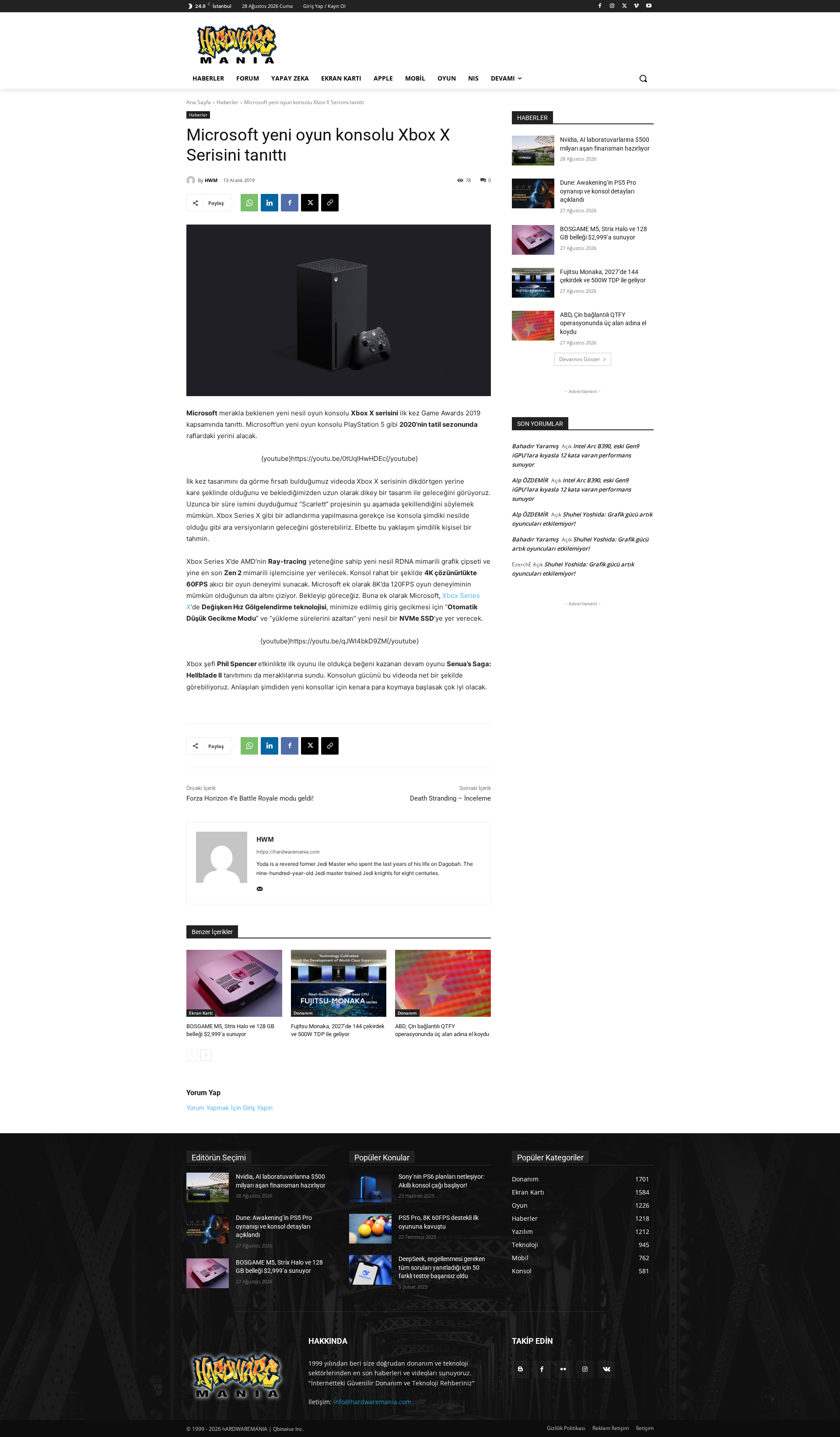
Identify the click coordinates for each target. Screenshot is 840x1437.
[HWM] (192, 180)
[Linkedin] (269, 202)
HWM (211, 180)
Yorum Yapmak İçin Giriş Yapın (229, 1107)
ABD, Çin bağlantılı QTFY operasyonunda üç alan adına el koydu (603, 323)
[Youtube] (649, 6)
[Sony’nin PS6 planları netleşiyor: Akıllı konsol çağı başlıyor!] (370, 1187)
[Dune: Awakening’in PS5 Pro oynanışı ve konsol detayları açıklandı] (533, 193)
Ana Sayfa (198, 102)
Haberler (227, 102)
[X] (625, 6)
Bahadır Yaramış (535, 446)
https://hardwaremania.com (288, 852)
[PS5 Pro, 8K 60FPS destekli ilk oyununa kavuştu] (370, 1229)
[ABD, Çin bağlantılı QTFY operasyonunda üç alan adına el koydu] (443, 983)
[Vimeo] (636, 6)
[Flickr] (563, 1369)
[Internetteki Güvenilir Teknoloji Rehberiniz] (256, 44)
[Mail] (259, 887)
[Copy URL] (330, 202)
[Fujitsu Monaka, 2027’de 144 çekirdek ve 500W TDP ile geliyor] (339, 983)
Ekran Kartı (201, 1013)
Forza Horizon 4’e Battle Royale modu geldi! (250, 798)
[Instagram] (612, 6)
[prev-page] (191, 1055)
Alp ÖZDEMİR (530, 480)
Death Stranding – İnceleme (450, 798)
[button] (643, 78)
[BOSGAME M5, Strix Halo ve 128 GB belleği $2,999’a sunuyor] (234, 983)
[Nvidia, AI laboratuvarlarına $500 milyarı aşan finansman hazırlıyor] (533, 150)
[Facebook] (600, 6)
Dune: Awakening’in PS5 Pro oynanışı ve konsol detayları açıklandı (598, 191)
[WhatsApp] (249, 202)
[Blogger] (520, 1369)
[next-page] (205, 1055)
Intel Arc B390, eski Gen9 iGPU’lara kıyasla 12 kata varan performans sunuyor (575, 455)
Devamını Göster (579, 359)
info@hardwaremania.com (372, 1402)
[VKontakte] (606, 1369)
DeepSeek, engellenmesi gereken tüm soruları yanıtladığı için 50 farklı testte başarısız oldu (442, 1267)
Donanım (303, 1013)
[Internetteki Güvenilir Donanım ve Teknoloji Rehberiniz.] (236, 1376)
